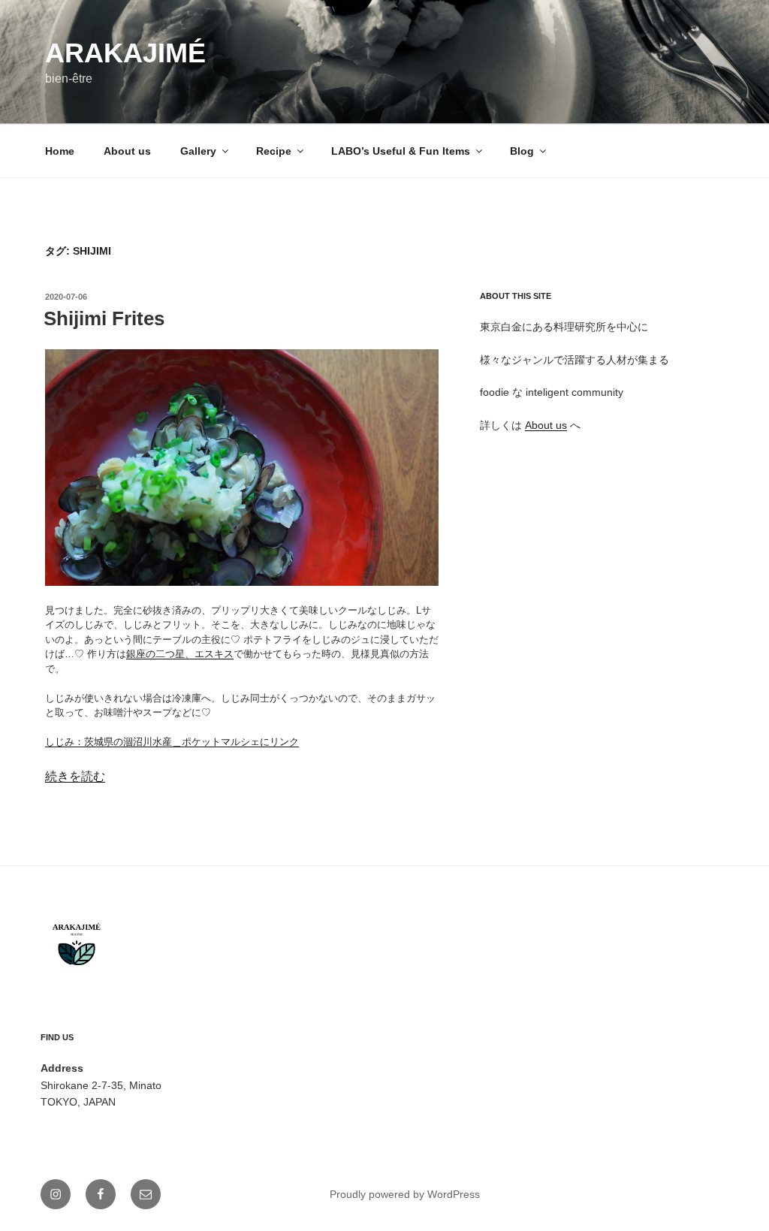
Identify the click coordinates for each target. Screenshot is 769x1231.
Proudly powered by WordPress (405, 1194)
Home (59, 151)
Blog (522, 151)
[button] (242, 467)
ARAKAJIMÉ (125, 53)
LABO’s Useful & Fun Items (400, 151)
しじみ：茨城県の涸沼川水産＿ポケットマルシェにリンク (172, 741)
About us (127, 151)
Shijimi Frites (104, 318)
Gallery (198, 151)
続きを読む (75, 776)
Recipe (273, 151)
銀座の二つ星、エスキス (180, 653)
